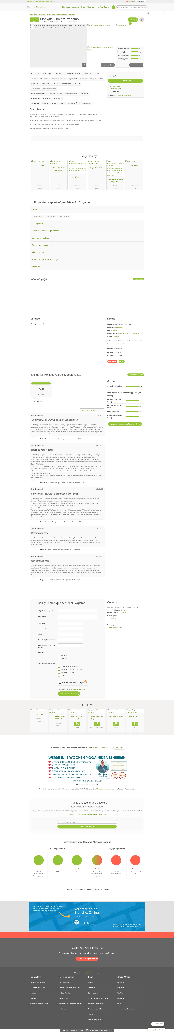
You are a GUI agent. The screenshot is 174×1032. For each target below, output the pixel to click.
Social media (37, 267)
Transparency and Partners (97, 1009)
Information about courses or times (72, 669)
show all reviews (137, 65)
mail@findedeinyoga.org (127, 1009)
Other (63, 675)
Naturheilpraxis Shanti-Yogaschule (115, 180)
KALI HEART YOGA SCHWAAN (58, 169)
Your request (42, 616)
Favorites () (157, 1030)
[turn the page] (82, 45)
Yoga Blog (33, 998)
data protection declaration (76, 689)
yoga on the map (115, 88)
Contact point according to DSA (98, 998)
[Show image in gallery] (101, 35)
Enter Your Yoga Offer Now (88, 959)
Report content (118, 747)
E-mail (40, 634)
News (34, 209)
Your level (41, 652)
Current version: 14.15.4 (106, 1030)
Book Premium (66, 993)
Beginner (64, 655)
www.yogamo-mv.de (124, 95)
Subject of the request (45, 611)
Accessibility (158, 1024)
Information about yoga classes (45, 231)
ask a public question (87, 826)
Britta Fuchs (40, 165)
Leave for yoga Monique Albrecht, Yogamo (38, 872)
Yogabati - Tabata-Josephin (77, 718)
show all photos (109, 65)
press (119, 1003)
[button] (58, 45)
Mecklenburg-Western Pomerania (128, 333)
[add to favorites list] (32, 27)
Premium (140, 157)
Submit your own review (136, 374)
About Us (90, 7)
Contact (121, 361)
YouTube (120, 993)
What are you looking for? (46, 663)
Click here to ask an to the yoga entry (87, 814)
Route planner (139, 279)
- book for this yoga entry (135, 871)
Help (133, 1)
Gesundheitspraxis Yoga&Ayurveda (96, 718)
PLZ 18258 (119, 327)
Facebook (120, 982)
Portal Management (94, 1019)
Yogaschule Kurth (96, 168)
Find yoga (66, 7)
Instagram (120, 987)
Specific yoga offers (40, 238)
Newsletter (120, 998)
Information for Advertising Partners (70, 1003)
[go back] (35, 45)
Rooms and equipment (42, 245)
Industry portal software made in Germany (73, 1030)
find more (58, 870)
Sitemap (90, 1014)
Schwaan (114, 330)
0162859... (116, 92)
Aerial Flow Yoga (77, 177)
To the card (112, 619)
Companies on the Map (37, 982)
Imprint (90, 982)
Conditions (91, 987)
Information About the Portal (39, 1003)
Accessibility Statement (95, 1003)
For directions (113, 622)
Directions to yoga (115, 86)
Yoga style (38, 224)
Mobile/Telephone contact (46, 640)
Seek (145, 7)
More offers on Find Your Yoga (45, 259)
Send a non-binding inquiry (69, 694)
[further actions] (141, 19)
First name (41, 623)
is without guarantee (100, 747)
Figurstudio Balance (116, 716)
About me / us (38, 252)
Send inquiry (132, 20)
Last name (41, 629)
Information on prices (68, 672)
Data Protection (93, 993)
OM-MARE (134, 165)
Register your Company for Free (69, 987)
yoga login (128, 1)
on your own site (116, 871)
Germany (116, 336)
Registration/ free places (69, 666)
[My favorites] (113, 7)
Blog (83, 7)
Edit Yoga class (64, 982)
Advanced (64, 658)
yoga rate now (126, 424)
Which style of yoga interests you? (46, 646)
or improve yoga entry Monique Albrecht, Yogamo (97, 872)
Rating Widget (63, 998)
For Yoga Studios (102, 7)
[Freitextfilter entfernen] (141, 7)
